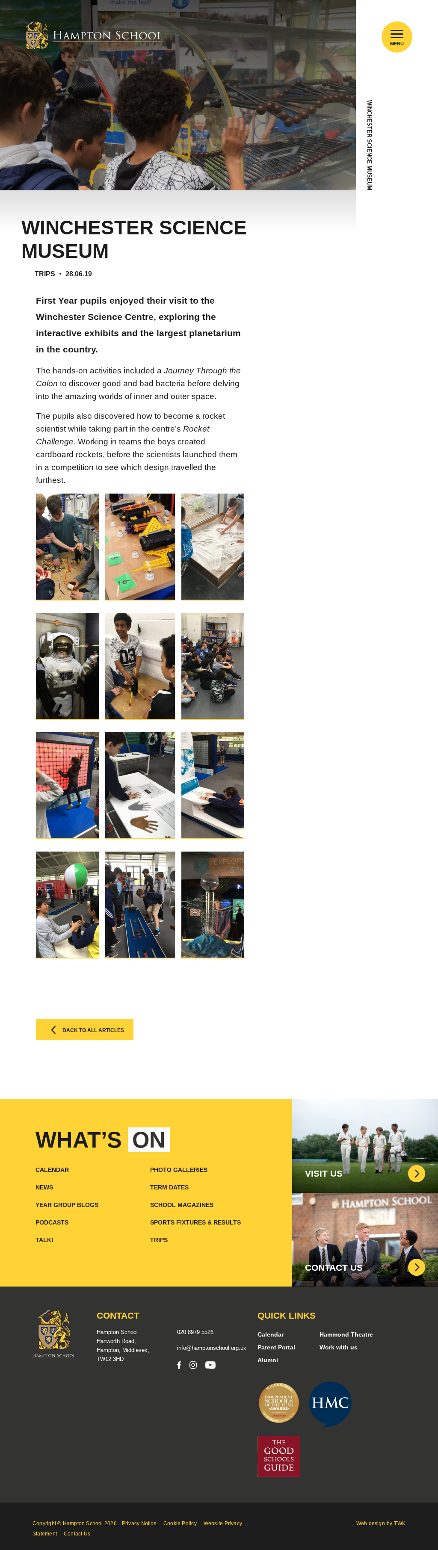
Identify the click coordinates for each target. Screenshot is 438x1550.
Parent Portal (276, 1347)
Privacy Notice (139, 1523)
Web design (370, 1523)
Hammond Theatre (346, 1334)
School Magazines (181, 1204)
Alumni (267, 1360)
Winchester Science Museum (369, 145)
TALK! (44, 1239)
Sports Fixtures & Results (195, 1222)
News (44, 1187)
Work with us (339, 1347)
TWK (399, 1523)
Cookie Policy (180, 1523)
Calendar (52, 1169)
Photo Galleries (178, 1169)
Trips (159, 1239)
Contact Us (77, 1534)
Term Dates (169, 1187)
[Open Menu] (397, 34)
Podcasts (52, 1222)
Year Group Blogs (67, 1204)
